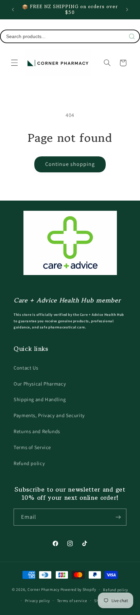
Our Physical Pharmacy (40, 383)
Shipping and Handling (40, 399)
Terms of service (72, 600)
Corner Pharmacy (43, 589)
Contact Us (26, 367)
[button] (14, 63)
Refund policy (29, 463)
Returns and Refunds (37, 431)
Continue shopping (70, 164)
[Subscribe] (118, 517)
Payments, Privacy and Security (49, 415)
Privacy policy (37, 600)
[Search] (132, 36)
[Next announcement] (127, 9)
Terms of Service (32, 447)
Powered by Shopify (78, 589)
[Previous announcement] (12, 9)
